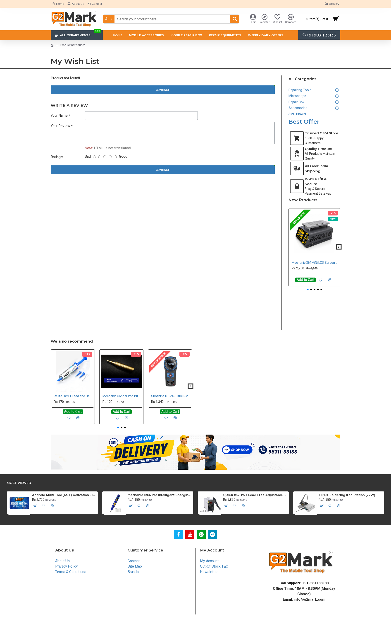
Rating (56, 157)
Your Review (60, 126)
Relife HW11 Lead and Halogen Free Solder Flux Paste (73, 396)
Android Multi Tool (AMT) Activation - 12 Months (64, 495)
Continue (163, 90)
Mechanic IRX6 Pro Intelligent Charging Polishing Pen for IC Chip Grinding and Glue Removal (160, 495)
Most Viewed (19, 483)
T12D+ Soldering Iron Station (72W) (347, 495)
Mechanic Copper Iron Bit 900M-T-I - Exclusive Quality (122, 396)
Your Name (59, 115)
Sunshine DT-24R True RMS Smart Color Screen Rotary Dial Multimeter (171, 396)
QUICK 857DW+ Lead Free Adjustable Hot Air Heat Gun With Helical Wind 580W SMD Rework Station (255, 495)
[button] (290, 246)
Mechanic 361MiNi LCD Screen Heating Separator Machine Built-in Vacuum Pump (315, 262)
